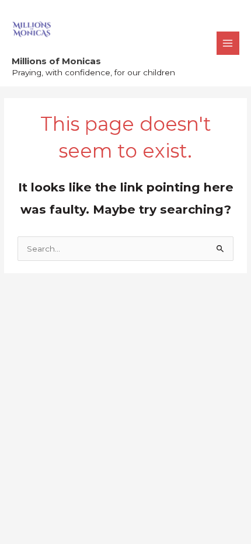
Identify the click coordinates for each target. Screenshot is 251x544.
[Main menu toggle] (228, 43)
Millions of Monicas (56, 61)
